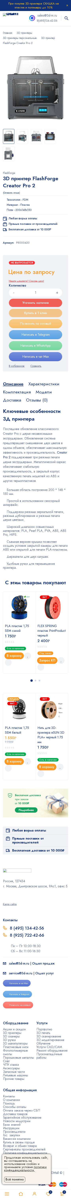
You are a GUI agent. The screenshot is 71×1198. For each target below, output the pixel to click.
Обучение (43, 1043)
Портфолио (44, 1029)
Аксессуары (11, 1068)
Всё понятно (15, 1179)
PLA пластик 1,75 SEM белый (17, 730)
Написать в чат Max (35, 356)
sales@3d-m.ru (47, 15)
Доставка (12, 399)
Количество (17, 286)
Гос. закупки (11, 1135)
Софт (6, 1061)
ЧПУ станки (11, 1064)
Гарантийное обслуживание (22, 1117)
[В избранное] (16, 366)
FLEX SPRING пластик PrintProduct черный (51, 631)
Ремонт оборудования (51, 1050)
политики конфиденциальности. (25, 1168)
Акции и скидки (14, 1029)
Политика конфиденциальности (25, 1153)
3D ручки (9, 1040)
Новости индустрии (16, 1121)
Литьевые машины (15, 1075)
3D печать (43, 1033)
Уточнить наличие (35, 302)
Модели (44, 391)
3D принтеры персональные (20, 38)
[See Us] (9, 895)
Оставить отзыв (11, 193)
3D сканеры (11, 1036)
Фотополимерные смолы (15, 1052)
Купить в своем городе (19, 1142)
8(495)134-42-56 (47, 21)
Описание (13, 383)
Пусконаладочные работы (49, 1056)
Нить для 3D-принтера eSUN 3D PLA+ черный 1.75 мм (50, 735)
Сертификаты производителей (24, 1149)
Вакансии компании (17, 1138)
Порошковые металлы (18, 1057)
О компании (11, 1100)
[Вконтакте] (14, 895)
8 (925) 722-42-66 (27, 935)
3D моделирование (50, 1040)
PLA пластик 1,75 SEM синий (17, 628)
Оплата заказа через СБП (21, 1110)
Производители (14, 1131)
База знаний (12, 1124)
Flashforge (9, 173)
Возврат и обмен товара (20, 1146)
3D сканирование (48, 1036)
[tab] (13, 383)
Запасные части (14, 1071)
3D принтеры (24, 33)
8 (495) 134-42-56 (27, 928)
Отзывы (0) (37, 399)
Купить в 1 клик (35, 313)
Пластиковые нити (15, 1047)
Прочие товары (13, 1079)
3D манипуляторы (15, 1043)
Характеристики (43, 383)
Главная (7, 33)
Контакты (9, 1096)
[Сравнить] (35, 366)
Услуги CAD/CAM (49, 1047)
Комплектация (17, 391)
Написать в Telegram (35, 334)
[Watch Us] (4, 895)
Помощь (9, 1103)
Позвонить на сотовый (35, 323)
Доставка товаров (15, 1114)
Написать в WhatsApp (35, 345)
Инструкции (11, 1128)
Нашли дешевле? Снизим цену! (26, 281)
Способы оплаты (14, 1107)
